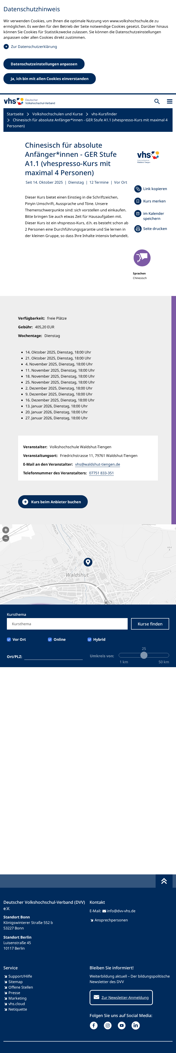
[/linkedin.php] (137, 1025)
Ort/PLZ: (14, 656)
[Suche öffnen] (157, 101)
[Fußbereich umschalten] (164, 881)
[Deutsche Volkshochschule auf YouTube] (123, 1025)
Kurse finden (150, 624)
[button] (88, 564)
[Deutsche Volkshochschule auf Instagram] (109, 1025)
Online (60, 639)
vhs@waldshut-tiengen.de (97, 464)
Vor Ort (19, 639)
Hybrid (99, 639)
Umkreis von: (102, 655)
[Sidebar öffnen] (170, 101)
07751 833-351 (101, 472)
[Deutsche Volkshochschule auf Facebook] (95, 1025)
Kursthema (16, 614)
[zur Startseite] (28, 101)
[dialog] (88, 47)
